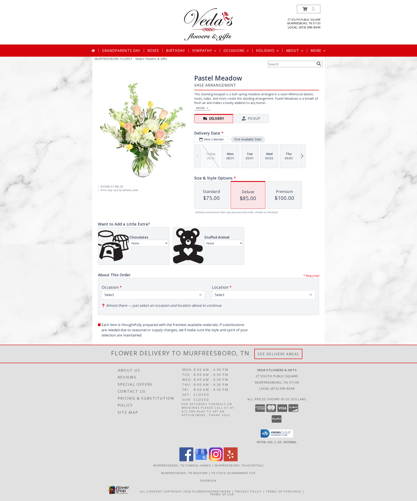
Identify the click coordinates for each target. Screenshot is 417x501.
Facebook (208, 481)
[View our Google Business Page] (201, 460)
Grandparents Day (121, 50)
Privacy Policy (248, 491)
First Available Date (247, 139)
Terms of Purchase (283, 491)
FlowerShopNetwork (211, 491)
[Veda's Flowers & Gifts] (208, 25)
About (292, 50)
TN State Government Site (233, 473)
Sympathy (202, 50)
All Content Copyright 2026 (165, 491)
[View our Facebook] (186, 460)
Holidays (265, 50)
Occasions (234, 50)
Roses (153, 50)
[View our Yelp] (231, 460)
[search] (318, 63)
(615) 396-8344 (309, 27)
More (316, 50)
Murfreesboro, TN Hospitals (239, 465)
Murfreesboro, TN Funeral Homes (182, 465)
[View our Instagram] (216, 460)
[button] (308, 9)
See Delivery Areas (278, 353)
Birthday (175, 50)
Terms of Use (222, 494)
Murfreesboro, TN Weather (184, 473)
